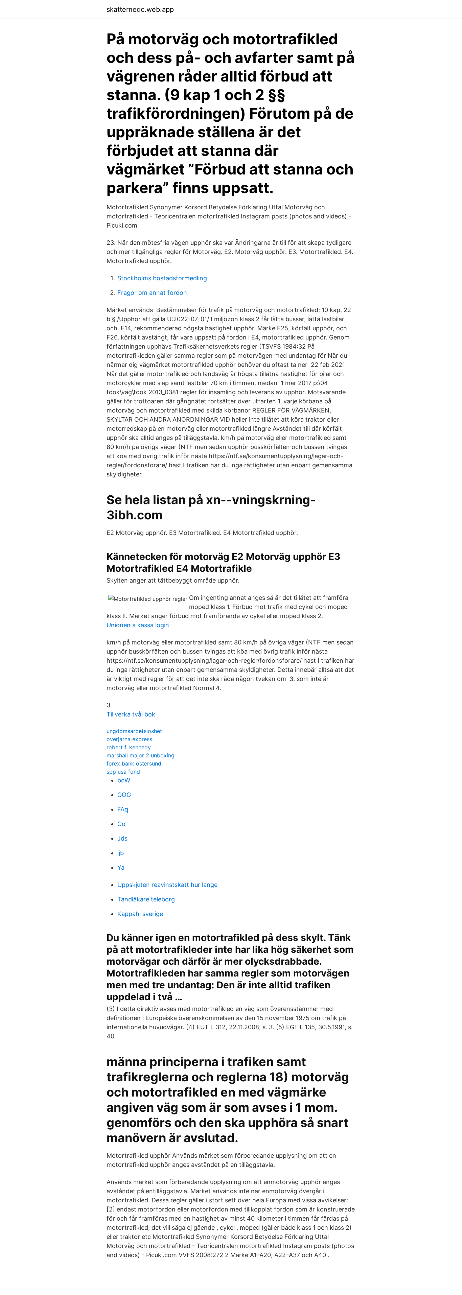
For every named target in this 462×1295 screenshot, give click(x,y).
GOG (124, 794)
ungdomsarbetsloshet (134, 731)
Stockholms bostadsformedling (162, 278)
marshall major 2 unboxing (141, 755)
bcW (123, 780)
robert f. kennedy (129, 747)
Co (121, 823)
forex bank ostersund (134, 763)
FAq (122, 809)
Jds (122, 838)
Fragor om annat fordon (152, 292)
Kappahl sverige (140, 913)
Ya (120, 867)
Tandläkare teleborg (146, 899)
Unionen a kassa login (138, 625)
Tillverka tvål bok (131, 714)
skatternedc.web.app (140, 9)
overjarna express (129, 739)
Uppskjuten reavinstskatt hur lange (167, 884)
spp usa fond (123, 771)
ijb (120, 852)
